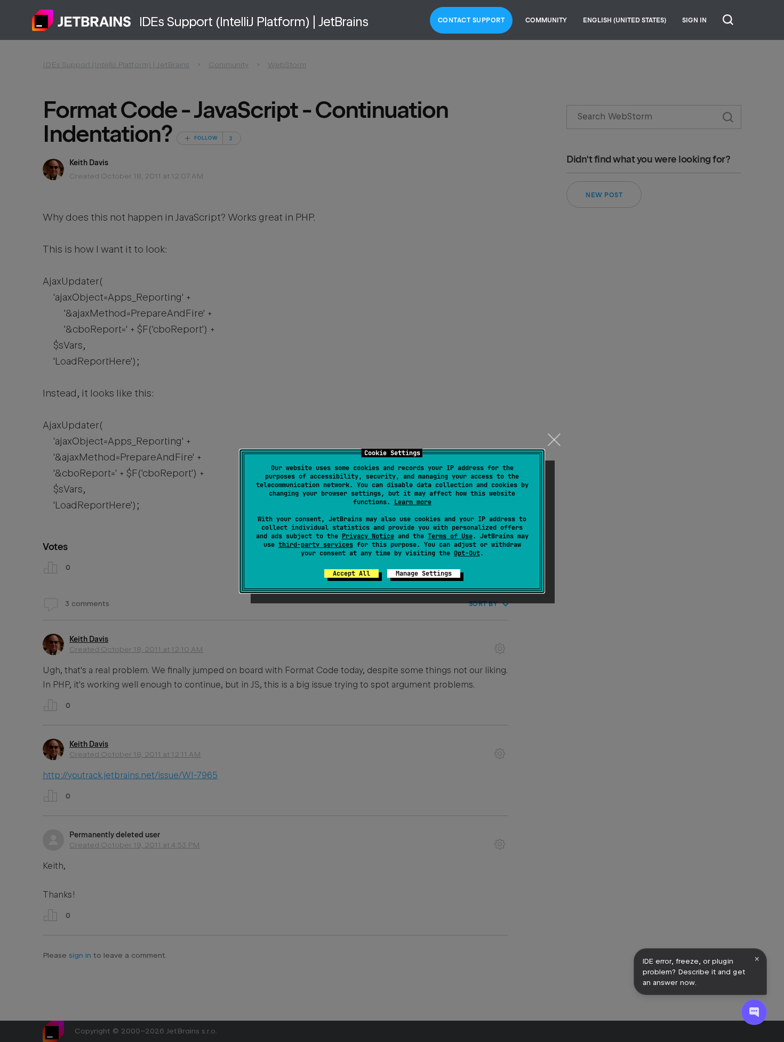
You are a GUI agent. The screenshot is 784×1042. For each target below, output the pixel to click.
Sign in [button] (694, 20)
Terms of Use (450, 536)
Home (81, 20)
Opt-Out (467, 553)
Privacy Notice (368, 536)
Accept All (351, 573)
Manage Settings (424, 573)
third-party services (315, 544)
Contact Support (471, 20)
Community (546, 20)
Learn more (412, 502)
